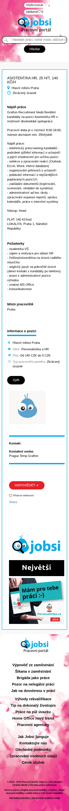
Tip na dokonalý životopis (33, 705)
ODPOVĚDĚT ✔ (27, 485)
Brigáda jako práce (33, 678)
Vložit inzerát (34, 5)
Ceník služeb (33, 762)
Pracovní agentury (33, 725)
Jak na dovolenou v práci (33, 691)
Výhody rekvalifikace (33, 699)
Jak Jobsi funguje (33, 737)
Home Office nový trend (33, 718)
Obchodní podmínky (33, 750)
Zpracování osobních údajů (33, 756)
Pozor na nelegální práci (33, 684)
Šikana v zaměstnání (33, 671)
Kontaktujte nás (33, 743)
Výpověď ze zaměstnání (33, 665)
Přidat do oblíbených (23, 495)
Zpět (16, 380)
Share (13, 502)
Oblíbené (34, 11)
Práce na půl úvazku (33, 712)
